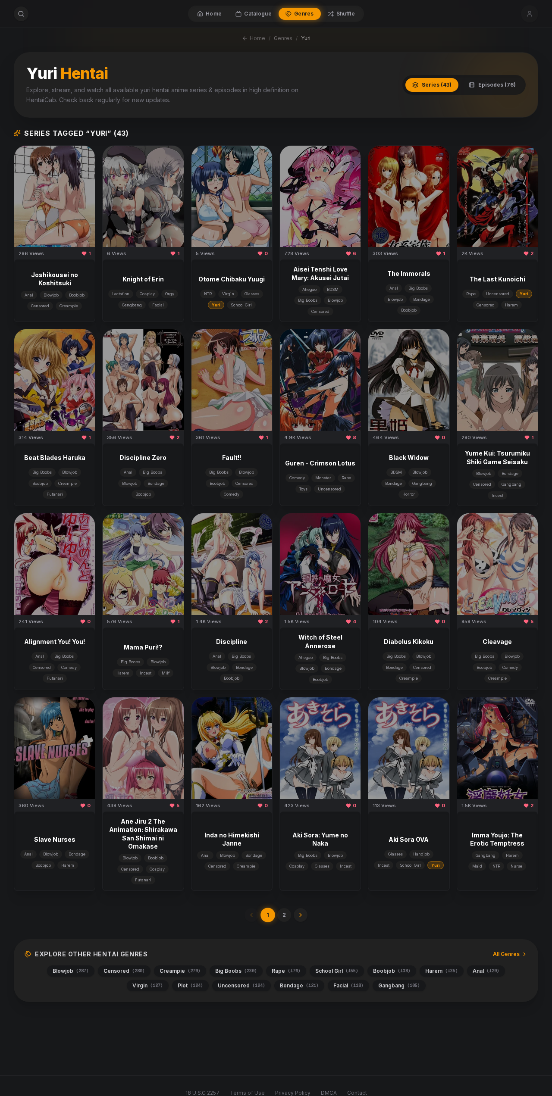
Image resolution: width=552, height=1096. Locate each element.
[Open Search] (21, 13)
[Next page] (300, 915)
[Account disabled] (529, 13)
